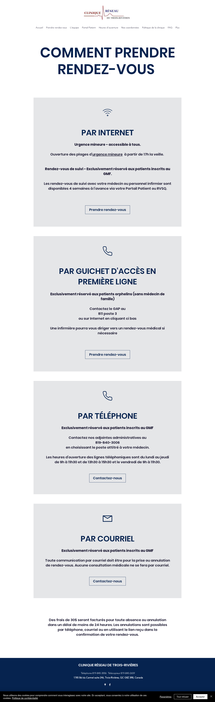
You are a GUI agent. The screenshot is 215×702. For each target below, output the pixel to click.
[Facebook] (109, 684)
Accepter (200, 696)
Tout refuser (183, 696)
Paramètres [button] (165, 696)
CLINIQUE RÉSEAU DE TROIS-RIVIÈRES (108, 665)
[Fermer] (211, 696)
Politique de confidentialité (25, 698)
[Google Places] (105, 684)
